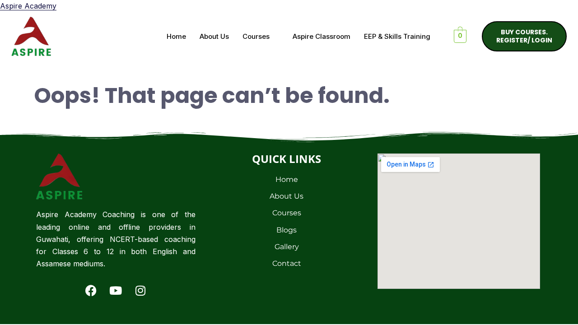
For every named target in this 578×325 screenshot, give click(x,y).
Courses (256, 36)
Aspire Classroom (321, 36)
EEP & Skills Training (397, 36)
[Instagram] (140, 290)
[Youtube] (115, 290)
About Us (214, 36)
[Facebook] (90, 290)
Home (176, 36)
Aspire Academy (28, 5)
